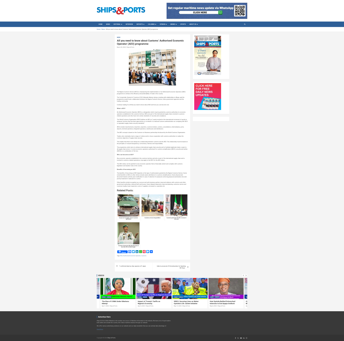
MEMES (172, 24)
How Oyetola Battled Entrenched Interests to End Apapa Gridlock (222, 302)
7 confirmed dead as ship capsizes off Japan (132, 266)
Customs (143, 255)
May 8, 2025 (213, 306)
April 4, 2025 (141, 306)
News (108, 24)
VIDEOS (101, 275)
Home (100, 24)
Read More (100, 329)
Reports (140, 24)
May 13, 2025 (177, 306)
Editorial (117, 24)
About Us (192, 24)
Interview (129, 24)
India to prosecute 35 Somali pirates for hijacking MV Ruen (171, 267)
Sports (183, 24)
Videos (109, 297)
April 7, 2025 (105, 306)
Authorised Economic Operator (132, 255)
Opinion (162, 24)
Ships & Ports (130, 47)
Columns (151, 24)
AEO (121, 255)
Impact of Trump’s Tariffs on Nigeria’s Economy (149, 302)
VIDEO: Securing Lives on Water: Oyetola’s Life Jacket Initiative (186, 302)
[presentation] (243, 275)
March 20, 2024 (121, 47)
